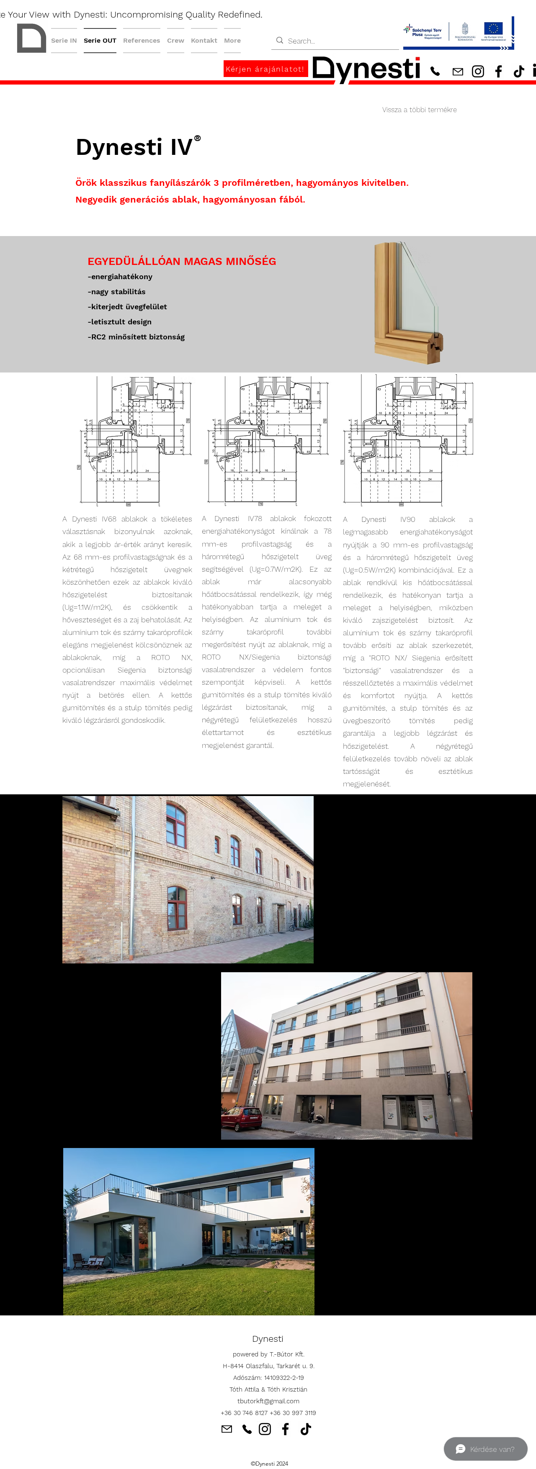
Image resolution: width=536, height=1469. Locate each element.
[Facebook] (498, 71)
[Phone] (435, 71)
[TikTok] (519, 71)
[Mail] (457, 71)
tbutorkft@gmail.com (268, 1401)
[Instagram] (478, 71)
